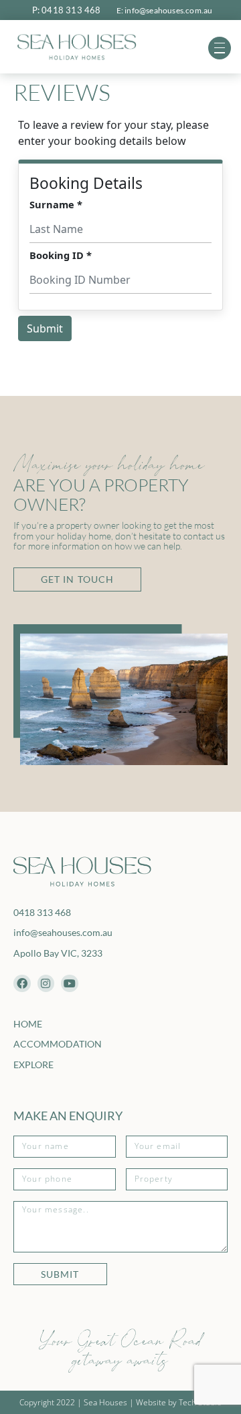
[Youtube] (69, 983)
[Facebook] (22, 983)
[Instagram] (46, 983)
